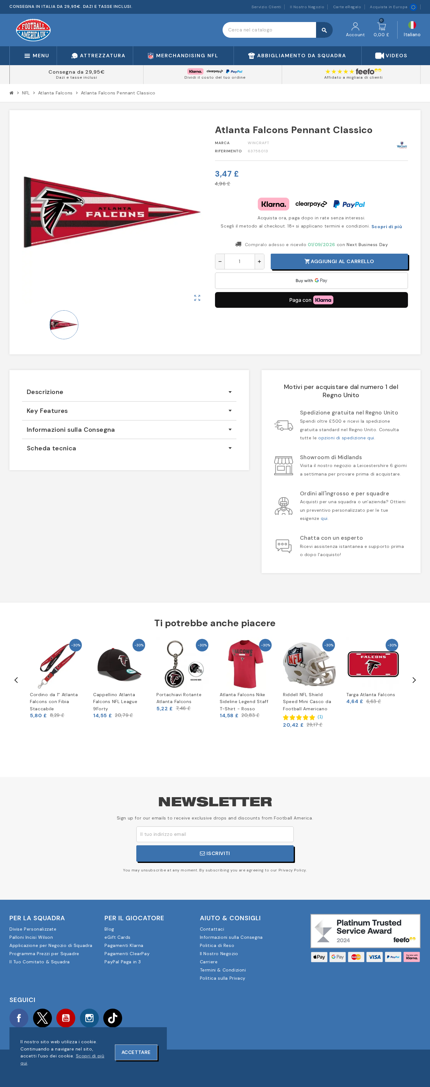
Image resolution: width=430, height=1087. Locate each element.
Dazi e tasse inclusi (76, 77)
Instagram (89, 1018)
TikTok (112, 1018)
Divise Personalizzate (33, 929)
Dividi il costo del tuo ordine (215, 77)
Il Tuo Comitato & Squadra (39, 962)
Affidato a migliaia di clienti (353, 77)
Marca (222, 142)
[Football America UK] (33, 29)
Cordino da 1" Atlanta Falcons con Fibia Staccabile (54, 702)
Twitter (42, 1018)
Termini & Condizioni (223, 970)
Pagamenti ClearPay (127, 953)
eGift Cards (118, 937)
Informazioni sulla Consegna (231, 937)
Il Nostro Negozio (307, 6)
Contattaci (212, 929)
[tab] (129, 392)
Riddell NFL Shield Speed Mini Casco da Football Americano (307, 702)
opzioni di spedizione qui (346, 438)
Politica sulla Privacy (223, 978)
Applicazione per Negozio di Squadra (51, 945)
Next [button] (413, 680)
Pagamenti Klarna (124, 945)
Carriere (209, 962)
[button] (303, 717)
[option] (56, 678)
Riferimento (228, 151)
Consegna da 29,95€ (76, 72)
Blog (109, 929)
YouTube (65, 1018)
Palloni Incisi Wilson (31, 937)
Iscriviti (217, 853)
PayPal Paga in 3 (123, 962)
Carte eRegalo (347, 6)
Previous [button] (16, 680)
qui (324, 518)
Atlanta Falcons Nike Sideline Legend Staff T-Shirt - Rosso (244, 702)
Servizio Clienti (266, 6)
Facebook (18, 1018)
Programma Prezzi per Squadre (44, 953)
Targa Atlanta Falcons (370, 694)
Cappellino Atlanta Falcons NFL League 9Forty (115, 702)
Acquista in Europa (389, 6)
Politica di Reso (217, 945)
